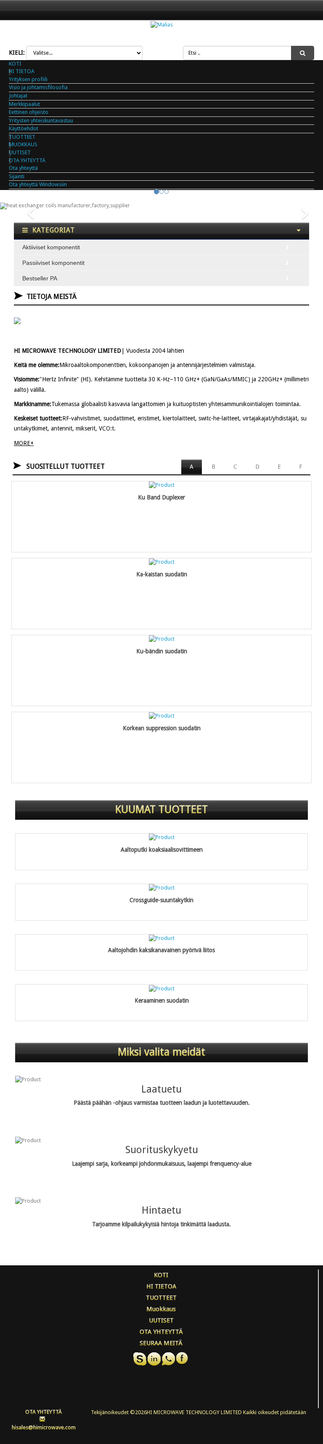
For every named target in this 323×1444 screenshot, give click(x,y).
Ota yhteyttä (23, 168)
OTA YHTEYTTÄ (27, 160)
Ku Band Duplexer (161, 497)
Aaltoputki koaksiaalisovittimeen (162, 850)
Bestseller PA (39, 278)
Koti (15, 64)
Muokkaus (23, 144)
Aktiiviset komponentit (51, 247)
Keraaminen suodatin (162, 1001)
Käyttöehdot (23, 128)
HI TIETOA (21, 71)
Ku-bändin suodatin (161, 651)
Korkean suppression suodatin (162, 728)
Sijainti (16, 176)
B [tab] (213, 466)
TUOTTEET (22, 137)
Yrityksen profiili (28, 79)
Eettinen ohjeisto (28, 112)
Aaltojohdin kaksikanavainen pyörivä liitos (161, 950)
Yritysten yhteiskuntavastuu (41, 120)
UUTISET (20, 152)
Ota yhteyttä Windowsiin (38, 184)
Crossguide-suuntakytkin (161, 900)
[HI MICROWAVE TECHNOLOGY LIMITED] (162, 24)
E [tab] (279, 466)
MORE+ (24, 443)
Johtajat (18, 95)
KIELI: (17, 52)
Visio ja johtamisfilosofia (38, 87)
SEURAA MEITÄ (161, 1343)
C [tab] (235, 466)
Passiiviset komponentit (53, 262)
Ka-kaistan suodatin (161, 574)
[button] (24, 206)
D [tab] (257, 466)
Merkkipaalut (24, 104)
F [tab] (300, 466)
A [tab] (191, 466)
